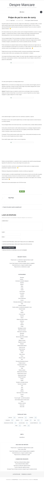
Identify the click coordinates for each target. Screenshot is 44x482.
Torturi (22, 396)
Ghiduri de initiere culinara (22, 319)
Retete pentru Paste (22, 375)
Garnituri (22, 315)
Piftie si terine (22, 354)
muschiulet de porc (10, 422)
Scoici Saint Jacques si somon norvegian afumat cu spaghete (22, 263)
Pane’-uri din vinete (22, 261)
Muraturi (22, 343)
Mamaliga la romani (22, 328)
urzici (26, 425)
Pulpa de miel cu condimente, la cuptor (22, 266)
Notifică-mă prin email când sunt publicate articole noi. (17, 244)
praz (17, 425)
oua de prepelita (35, 422)
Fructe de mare (22, 314)
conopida (9, 420)
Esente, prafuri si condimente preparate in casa (22, 307)
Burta (22, 286)
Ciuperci (22, 296)
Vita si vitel (22, 406)
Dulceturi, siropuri (22, 305)
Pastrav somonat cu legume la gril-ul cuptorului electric (26, 469)
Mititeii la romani (22, 340)
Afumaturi (22, 277)
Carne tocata (22, 291)
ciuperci (32, 417)
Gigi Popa (13, 20)
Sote (22, 385)
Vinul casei (22, 404)
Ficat (22, 310)
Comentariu (5, 220)
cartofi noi (22, 417)
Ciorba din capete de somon (24, 465)
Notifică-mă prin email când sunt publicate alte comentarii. (18, 241)
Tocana (22, 394)
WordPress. (15, 479)
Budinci (22, 284)
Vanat (22, 401)
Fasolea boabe (22, 308)
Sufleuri (22, 390)
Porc (22, 359)
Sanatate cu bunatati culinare (22, 382)
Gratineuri (22, 321)
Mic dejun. (22, 335)
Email (3, 236)
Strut (22, 387)
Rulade (22, 378)
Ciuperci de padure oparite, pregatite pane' (12, 207)
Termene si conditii (26, 474)
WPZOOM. (36, 479)
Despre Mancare (22, 5)
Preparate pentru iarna (22, 364)
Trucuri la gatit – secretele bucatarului (22, 397)
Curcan (22, 300)
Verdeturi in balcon (22, 403)
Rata (22, 368)
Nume (3, 232)
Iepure (22, 322)
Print (23, 191)
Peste (22, 352)
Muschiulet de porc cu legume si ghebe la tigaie (22, 265)
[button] (22, 12)
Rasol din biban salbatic (25, 462)
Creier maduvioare (22, 298)
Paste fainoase (22, 349)
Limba (22, 326)
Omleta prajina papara (22, 345)
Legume (22, 324)
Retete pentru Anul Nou (22, 371)
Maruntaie (22, 333)
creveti (19, 420)
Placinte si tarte (22, 357)
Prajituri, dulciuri (22, 363)
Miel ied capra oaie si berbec (22, 336)
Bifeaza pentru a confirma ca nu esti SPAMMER (15, 250)
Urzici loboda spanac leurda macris (22, 399)
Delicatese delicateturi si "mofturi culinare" (22, 301)
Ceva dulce (22, 293)
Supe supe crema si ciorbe (22, 392)
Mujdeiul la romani (22, 342)
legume (28, 420)
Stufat (22, 389)
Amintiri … (22, 279)
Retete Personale (34, 20)
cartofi (11, 417)
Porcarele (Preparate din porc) (22, 361)
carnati (22, 289)
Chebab (22, 294)
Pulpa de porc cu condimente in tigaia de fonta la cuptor (22, 259)
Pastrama (22, 350)
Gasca (22, 317)
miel (36, 420)
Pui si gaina (27, 20)
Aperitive (22, 282)
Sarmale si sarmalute (22, 384)
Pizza (22, 356)
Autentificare (22, 437)
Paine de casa (22, 347)
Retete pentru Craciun (22, 373)
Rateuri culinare (22, 370)
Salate (22, 380)
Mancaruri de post (22, 329)
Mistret (22, 338)
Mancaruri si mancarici (22, 331)
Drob (22, 303)
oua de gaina (23, 422)
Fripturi (22, 312)
